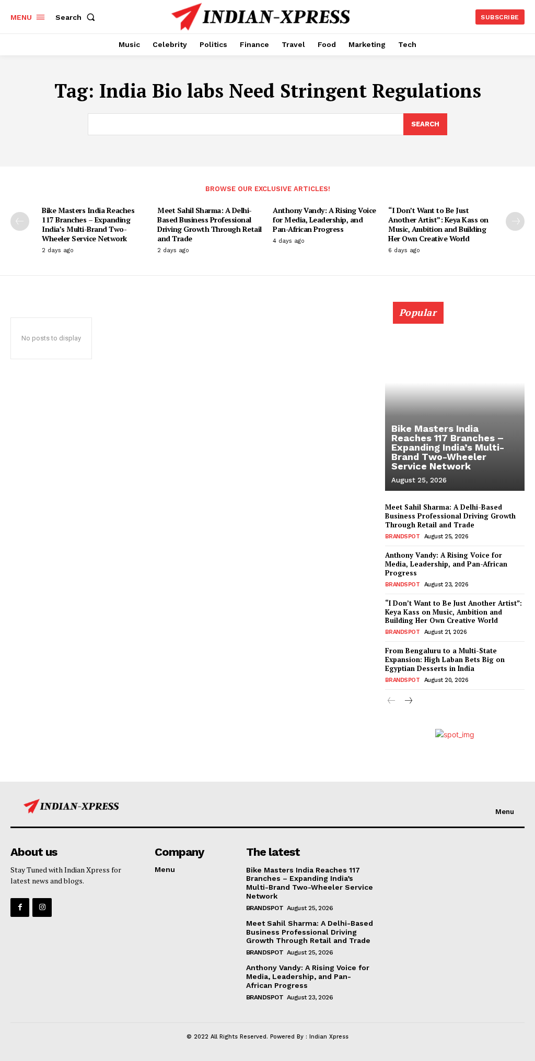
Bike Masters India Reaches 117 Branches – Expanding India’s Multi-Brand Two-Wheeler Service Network (88, 224)
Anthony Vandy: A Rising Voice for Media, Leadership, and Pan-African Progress (324, 219)
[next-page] (515, 221)
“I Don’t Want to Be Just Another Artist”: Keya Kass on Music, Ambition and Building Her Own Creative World (438, 224)
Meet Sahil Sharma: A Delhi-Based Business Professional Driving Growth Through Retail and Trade (209, 224)
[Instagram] (41, 907)
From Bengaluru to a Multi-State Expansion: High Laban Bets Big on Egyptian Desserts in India (445, 659)
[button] (77, 17)
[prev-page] (19, 221)
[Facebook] (19, 907)
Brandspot (402, 536)
